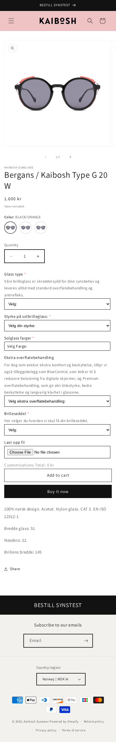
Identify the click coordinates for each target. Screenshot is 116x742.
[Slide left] (45, 157)
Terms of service (74, 730)
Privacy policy (46, 730)
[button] (11, 21)
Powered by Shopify (64, 721)
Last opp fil (14, 442)
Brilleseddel (15, 413)
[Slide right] (70, 157)
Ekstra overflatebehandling (29, 357)
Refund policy (94, 721)
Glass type (13, 274)
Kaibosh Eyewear (36, 721)
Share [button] (15, 568)
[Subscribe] (86, 641)
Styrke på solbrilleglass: (26, 316)
